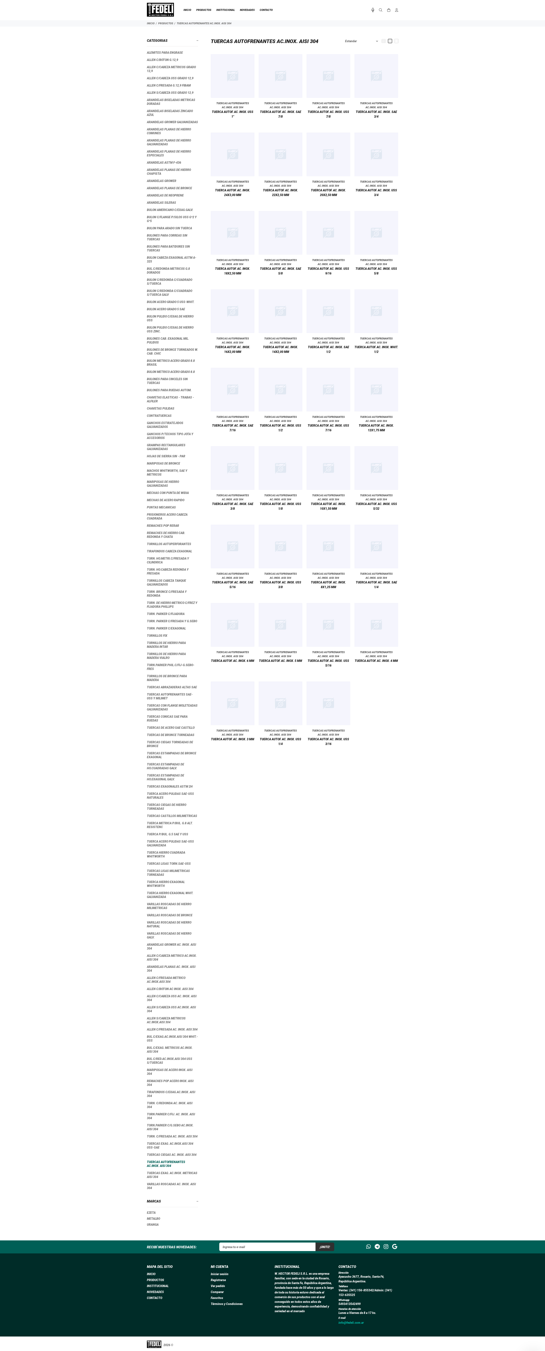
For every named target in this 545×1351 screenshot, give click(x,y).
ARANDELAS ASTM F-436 (164, 162)
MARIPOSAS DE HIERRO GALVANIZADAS (163, 483)
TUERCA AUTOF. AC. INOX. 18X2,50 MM (232, 271)
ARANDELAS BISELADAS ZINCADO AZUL (170, 113)
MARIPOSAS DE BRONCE (163, 463)
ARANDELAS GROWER (161, 181)
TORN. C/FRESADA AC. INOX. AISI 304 (172, 1136)
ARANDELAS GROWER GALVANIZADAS (172, 122)
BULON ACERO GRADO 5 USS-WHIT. (170, 302)
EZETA (151, 1212)
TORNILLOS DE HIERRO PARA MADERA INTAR (166, 644)
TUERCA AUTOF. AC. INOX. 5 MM (280, 661)
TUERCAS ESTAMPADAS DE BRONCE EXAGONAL (171, 755)
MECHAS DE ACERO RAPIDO (165, 500)
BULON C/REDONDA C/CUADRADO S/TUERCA (169, 281)
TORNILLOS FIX (157, 635)
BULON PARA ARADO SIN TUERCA (169, 228)
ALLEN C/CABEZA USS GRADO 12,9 (170, 78)
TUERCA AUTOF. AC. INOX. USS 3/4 (376, 193)
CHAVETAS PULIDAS (160, 408)
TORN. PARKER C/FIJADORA (166, 614)
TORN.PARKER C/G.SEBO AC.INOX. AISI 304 (170, 1127)
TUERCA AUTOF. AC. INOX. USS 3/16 (328, 742)
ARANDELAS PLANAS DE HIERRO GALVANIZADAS (169, 142)
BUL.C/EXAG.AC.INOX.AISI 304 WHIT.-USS (172, 1038)
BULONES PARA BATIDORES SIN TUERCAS (168, 248)
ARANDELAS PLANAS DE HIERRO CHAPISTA (169, 171)
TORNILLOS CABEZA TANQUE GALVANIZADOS (166, 582)
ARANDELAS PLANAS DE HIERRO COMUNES (169, 131)
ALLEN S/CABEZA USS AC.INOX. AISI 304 (171, 1009)
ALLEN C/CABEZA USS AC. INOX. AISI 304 (171, 998)
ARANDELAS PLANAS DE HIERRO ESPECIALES (169, 153)
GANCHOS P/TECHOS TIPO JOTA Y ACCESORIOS (170, 436)
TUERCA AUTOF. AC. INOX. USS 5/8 (376, 271)
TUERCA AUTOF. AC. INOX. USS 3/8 (280, 585)
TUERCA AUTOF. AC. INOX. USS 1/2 (280, 428)
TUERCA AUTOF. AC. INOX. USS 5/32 (376, 506)
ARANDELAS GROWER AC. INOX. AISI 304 (171, 946)
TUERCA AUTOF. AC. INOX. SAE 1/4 (376, 585)
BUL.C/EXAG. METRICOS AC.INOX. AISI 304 (170, 1049)
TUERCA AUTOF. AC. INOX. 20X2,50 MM (328, 193)
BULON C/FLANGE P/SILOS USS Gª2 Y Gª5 (172, 219)
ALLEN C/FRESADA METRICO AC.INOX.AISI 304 (166, 979)
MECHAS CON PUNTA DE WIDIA (168, 493)
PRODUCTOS (165, 23)
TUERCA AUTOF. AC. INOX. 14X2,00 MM (280, 349)
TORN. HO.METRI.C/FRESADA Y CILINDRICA (168, 560)
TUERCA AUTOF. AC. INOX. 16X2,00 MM (232, 349)
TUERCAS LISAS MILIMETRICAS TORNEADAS (168, 872)
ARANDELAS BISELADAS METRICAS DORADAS (171, 101)
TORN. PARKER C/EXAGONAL (166, 628)
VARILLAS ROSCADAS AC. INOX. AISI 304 (171, 1186)
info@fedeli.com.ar (351, 1322)
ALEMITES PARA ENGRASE (165, 52)
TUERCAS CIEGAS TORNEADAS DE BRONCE (170, 744)
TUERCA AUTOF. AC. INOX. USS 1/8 (280, 506)
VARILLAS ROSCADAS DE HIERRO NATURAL (169, 924)
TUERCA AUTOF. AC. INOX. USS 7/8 (328, 114)
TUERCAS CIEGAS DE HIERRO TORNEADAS (166, 806)
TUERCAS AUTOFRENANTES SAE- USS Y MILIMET (170, 696)
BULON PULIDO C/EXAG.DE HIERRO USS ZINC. (170, 329)
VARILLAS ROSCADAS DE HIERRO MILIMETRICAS (169, 906)
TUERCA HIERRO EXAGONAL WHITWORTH (166, 884)
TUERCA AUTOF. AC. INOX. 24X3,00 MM (232, 193)
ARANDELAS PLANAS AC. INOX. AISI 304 (171, 968)
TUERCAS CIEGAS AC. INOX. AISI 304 (171, 1154)
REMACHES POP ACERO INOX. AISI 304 (170, 1083)
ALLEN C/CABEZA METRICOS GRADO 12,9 (171, 69)
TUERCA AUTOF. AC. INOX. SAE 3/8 (232, 506)
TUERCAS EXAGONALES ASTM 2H (170, 786)
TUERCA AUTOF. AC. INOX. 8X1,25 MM (328, 585)
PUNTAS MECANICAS (161, 507)
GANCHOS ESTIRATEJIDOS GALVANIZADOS (165, 425)
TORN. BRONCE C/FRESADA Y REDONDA (167, 593)
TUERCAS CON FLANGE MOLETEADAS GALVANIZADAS (172, 707)
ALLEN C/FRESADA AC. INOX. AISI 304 (172, 1029)
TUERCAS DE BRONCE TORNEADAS (170, 735)
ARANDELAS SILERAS (161, 202)
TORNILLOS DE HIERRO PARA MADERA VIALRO (166, 656)
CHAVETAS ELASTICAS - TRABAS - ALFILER (170, 399)
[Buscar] (380, 10)
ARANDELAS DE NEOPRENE (165, 195)
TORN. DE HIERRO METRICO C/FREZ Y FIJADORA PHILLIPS (172, 604)
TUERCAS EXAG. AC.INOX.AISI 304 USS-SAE (170, 1145)
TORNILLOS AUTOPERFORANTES (169, 544)
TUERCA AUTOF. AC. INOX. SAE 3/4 (376, 114)
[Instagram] (386, 1247)
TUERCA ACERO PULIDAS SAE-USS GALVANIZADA (170, 843)
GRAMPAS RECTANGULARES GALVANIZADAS (166, 447)
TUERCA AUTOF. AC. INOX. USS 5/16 (328, 663)
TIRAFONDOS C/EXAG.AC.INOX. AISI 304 (171, 1094)
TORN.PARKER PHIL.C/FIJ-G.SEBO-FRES (170, 667)
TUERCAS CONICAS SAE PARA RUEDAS (167, 718)
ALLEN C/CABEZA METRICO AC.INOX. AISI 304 (172, 957)
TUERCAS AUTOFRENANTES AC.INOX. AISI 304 (204, 23)
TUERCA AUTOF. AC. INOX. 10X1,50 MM (328, 506)
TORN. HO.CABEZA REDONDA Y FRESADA (168, 571)
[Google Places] (394, 1247)
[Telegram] (377, 1247)
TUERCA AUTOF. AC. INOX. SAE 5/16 (232, 585)
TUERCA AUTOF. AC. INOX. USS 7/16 (328, 428)
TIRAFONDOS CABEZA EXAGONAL (169, 551)
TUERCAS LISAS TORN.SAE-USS (169, 863)
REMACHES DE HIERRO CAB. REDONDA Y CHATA (166, 534)
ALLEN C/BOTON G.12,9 (162, 60)
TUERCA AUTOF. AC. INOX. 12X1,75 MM (376, 428)
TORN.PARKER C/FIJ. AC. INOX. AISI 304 (171, 1116)
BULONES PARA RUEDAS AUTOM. (169, 390)
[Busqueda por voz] (373, 10)
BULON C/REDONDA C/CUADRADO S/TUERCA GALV (169, 292)
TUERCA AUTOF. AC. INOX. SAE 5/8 (280, 271)
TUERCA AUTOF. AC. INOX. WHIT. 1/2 (376, 349)
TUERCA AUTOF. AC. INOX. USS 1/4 (280, 742)
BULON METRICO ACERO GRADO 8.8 (171, 372)
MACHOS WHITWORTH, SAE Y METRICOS (167, 472)
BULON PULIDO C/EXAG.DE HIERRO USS (170, 318)
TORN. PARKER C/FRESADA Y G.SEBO (172, 621)
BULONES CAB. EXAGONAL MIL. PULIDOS (168, 340)
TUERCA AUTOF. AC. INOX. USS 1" (232, 114)
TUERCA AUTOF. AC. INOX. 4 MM (376, 661)
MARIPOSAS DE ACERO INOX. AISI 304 (169, 1071)
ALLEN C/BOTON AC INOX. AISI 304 (170, 989)
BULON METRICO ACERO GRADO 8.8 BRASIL (171, 362)
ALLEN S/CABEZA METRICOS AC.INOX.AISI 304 (166, 1020)
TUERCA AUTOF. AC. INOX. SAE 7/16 (232, 428)
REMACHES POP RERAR (163, 525)
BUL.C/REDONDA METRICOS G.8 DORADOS (168, 270)
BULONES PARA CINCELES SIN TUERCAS (167, 381)
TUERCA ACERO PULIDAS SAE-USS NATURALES (170, 795)
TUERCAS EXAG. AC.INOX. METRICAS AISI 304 (172, 1175)
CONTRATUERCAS (159, 415)
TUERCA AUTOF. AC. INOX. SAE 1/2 (328, 349)
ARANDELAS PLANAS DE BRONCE (169, 188)
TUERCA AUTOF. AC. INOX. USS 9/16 (328, 271)
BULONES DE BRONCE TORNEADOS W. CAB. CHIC (172, 351)
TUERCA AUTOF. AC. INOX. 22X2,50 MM (280, 193)
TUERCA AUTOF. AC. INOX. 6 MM (232, 661)
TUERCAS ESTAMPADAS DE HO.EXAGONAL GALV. (165, 777)
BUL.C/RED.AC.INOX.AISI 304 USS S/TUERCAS (169, 1060)
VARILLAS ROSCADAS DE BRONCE (169, 915)
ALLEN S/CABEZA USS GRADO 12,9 (170, 92)
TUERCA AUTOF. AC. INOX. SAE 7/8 (280, 114)
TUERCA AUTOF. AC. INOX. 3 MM (232, 739)
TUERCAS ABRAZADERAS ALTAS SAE (172, 687)
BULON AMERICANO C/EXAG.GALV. (170, 210)
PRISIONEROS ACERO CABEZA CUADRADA (167, 516)
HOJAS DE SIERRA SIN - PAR (166, 456)
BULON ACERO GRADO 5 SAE (166, 309)
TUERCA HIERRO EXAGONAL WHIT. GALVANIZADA (170, 895)
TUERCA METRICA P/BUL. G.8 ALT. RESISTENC (170, 825)
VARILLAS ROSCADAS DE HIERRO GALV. (169, 935)
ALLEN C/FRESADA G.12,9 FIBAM (169, 85)
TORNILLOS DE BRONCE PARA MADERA (167, 678)
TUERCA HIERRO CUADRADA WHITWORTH (166, 854)
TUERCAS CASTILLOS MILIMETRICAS (172, 816)
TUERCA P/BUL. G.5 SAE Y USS (167, 834)
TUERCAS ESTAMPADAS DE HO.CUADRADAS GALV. (165, 766)
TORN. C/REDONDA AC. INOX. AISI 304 (169, 1105)
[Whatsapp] (368, 1247)
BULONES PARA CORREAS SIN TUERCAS (167, 237)
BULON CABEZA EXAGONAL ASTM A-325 (171, 259)
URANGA (153, 1224)
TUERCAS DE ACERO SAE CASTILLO (171, 727)
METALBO (153, 1218)
